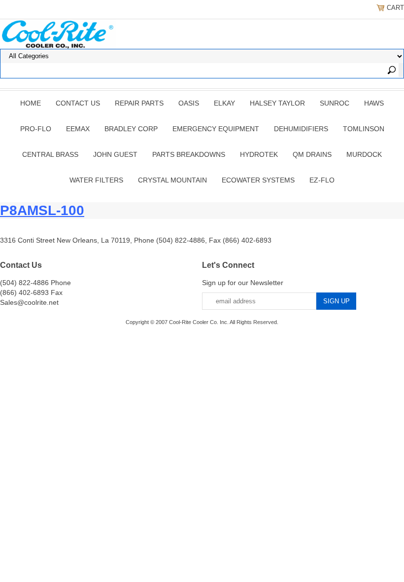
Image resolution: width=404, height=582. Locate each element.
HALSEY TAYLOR (277, 103)
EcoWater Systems (258, 180)
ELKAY (224, 103)
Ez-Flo (322, 180)
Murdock (364, 154)
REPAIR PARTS (139, 103)
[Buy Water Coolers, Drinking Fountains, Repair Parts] (58, 33)
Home (30, 103)
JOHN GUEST (115, 154)
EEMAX (78, 129)
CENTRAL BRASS (50, 154)
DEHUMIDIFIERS (301, 129)
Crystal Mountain (172, 180)
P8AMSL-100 (42, 210)
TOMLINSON (363, 129)
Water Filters (96, 180)
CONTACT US (78, 103)
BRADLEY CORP (131, 129)
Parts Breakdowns (188, 154)
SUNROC (334, 103)
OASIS (188, 103)
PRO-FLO (35, 129)
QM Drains (312, 154)
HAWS (374, 103)
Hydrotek (259, 154)
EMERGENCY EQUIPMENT (215, 129)
